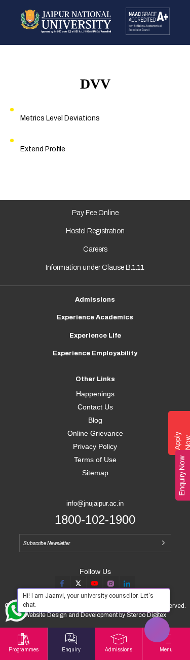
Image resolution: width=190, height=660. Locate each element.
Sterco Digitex (146, 614)
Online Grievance (95, 433)
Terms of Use (95, 460)
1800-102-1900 (95, 519)
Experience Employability (95, 353)
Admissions (95, 299)
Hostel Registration (95, 231)
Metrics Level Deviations (60, 118)
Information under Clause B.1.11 (95, 267)
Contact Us (95, 407)
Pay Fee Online (95, 213)
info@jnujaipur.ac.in (95, 503)
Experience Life (95, 335)
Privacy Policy (95, 446)
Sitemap (95, 473)
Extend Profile (42, 149)
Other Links (95, 379)
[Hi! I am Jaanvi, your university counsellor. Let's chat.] (157, 629)
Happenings (95, 394)
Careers (95, 249)
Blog (95, 420)
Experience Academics (95, 317)
